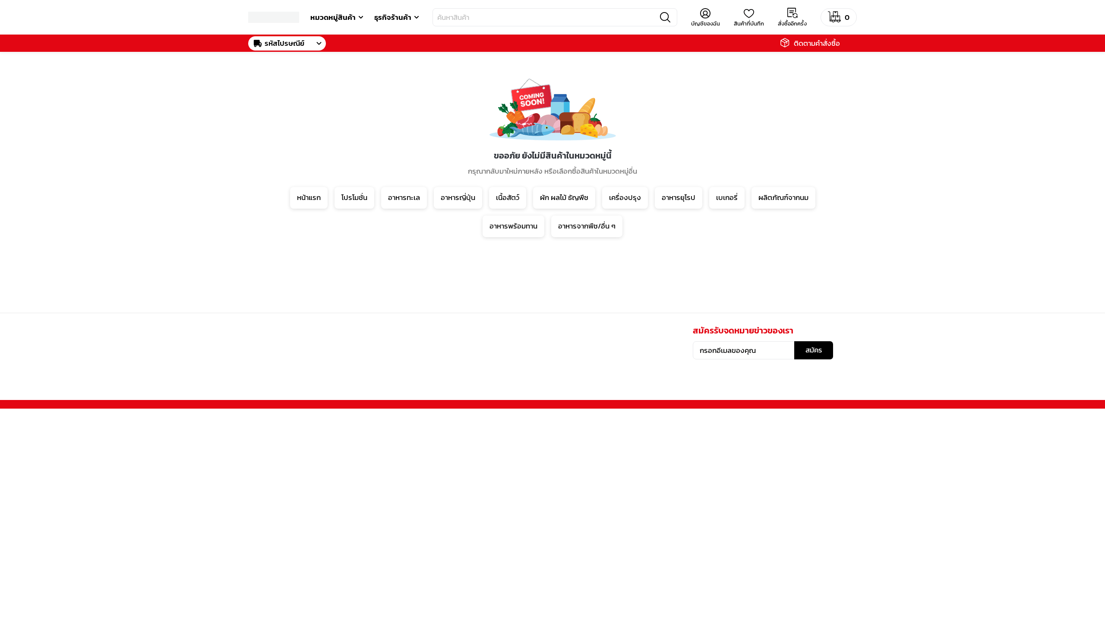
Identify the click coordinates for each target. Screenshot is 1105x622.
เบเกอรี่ (727, 197)
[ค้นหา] (665, 17)
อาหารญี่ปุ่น (458, 197)
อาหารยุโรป (678, 197)
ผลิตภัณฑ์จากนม (783, 197)
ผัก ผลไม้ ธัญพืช (564, 197)
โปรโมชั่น (354, 197)
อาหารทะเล (404, 197)
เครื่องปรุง (625, 197)
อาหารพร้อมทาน (513, 226)
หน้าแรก (309, 197)
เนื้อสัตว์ (507, 197)
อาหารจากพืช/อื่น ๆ (587, 226)
